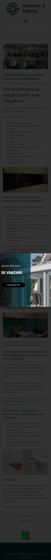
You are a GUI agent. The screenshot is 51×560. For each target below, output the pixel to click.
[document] (25, 280)
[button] (47, 257)
